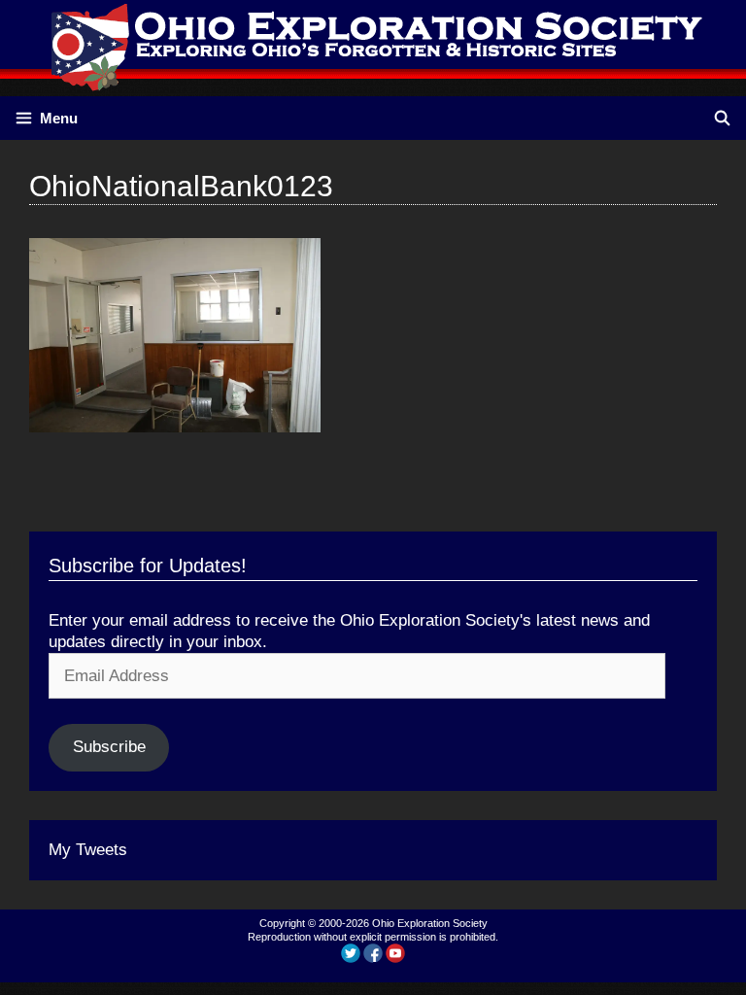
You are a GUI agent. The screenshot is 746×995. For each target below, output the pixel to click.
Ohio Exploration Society (430, 923)
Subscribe (109, 747)
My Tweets (88, 850)
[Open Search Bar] (722, 118)
